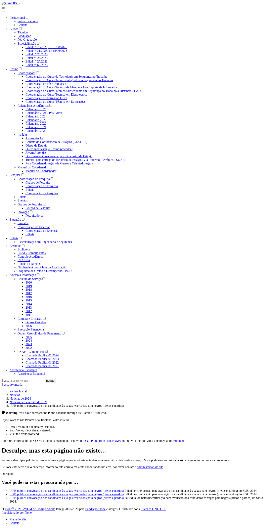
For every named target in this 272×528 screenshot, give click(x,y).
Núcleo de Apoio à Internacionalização (42, 267)
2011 (28, 314)
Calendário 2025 (35, 109)
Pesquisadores (34, 215)
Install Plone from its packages (102, 440)
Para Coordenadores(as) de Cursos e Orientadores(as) (59, 163)
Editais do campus (29, 263)
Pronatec (23, 223)
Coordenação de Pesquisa (34, 179)
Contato (22, 24)
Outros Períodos (35, 322)
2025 (28, 337)
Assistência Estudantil (23, 370)
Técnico (23, 32)
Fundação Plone (95, 509)
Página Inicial (18, 391)
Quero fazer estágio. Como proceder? (48, 149)
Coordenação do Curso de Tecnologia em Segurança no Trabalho (66, 76)
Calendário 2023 (35, 120)
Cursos (14, 28)
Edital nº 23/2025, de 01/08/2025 (46, 47)
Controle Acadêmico (30, 256)
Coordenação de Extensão (34, 227)
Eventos (23, 200)
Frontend (179, 440)
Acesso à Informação (23, 275)
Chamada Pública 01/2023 (42, 359)
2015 (28, 300)
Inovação (23, 212)
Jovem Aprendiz (35, 152)
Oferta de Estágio (36, 145)
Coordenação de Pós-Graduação (45, 83)
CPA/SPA (24, 260)
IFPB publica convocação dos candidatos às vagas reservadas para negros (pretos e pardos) (67, 490)
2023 (28, 344)
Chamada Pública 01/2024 (42, 355)
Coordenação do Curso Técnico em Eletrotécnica (56, 94)
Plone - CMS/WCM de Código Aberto (30, 509)
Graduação (24, 36)
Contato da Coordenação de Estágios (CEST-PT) (56, 142)
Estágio (22, 134)
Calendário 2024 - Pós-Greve (43, 112)
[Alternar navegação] (3, 8)
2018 (28, 289)
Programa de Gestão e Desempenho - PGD (45, 271)
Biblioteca (24, 249)
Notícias (15, 395)
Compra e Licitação (30, 318)
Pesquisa (15, 175)
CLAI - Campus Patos (32, 253)
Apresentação (34, 138)
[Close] (3, 11)
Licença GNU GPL (153, 509)
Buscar (50, 380)
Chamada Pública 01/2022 (42, 362)
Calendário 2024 (35, 116)
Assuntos (15, 245)
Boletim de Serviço (30, 279)
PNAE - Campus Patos (32, 351)
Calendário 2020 (35, 130)
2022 (28, 347)
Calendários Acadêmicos (33, 105)
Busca (5, 380)
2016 (28, 296)
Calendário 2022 (35, 123)
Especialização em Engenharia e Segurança (45, 241)
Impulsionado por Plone (17, 512)
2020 (28, 282)
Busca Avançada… (14, 384)
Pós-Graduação (27, 39)
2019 (28, 286)
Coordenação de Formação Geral (46, 98)
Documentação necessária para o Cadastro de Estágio (58, 156)
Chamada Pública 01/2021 (42, 366)
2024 (28, 340)
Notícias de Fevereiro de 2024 (28, 402)
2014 (28, 304)
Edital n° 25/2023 (36, 54)
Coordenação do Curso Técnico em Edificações (55, 101)
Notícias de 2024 (20, 398)
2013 (28, 307)
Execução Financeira (31, 329)
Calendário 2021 (35, 127)
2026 (28, 326)
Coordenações (26, 73)
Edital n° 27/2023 (36, 61)
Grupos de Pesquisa (37, 182)
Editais (29, 189)
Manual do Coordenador (33, 167)
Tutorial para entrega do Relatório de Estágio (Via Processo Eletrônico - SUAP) (75, 159)
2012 (28, 311)
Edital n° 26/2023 (36, 58)
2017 (28, 293)
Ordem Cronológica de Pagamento (39, 333)
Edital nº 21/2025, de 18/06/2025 (46, 50)
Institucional (17, 17)
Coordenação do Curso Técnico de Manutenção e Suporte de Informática (71, 87)
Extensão (15, 219)
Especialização (27, 43)
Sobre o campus (28, 21)
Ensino (14, 69)
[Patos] (11, 3)
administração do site (150, 467)
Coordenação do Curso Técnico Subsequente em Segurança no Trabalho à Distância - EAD (83, 91)
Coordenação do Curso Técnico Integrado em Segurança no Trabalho (69, 80)
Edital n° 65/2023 (36, 65)
